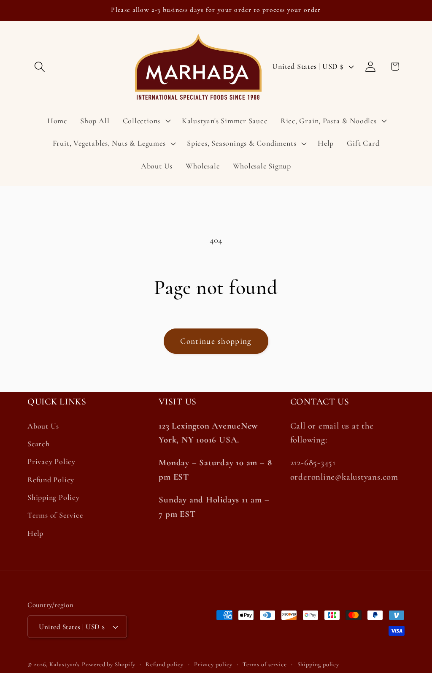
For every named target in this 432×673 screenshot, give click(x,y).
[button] (39, 66)
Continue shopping (215, 341)
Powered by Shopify (108, 664)
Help (35, 533)
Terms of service (265, 664)
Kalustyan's (64, 664)
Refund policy (165, 664)
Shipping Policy (53, 497)
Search (38, 443)
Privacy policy (213, 664)
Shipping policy (318, 664)
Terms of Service (55, 515)
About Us (43, 426)
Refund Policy (50, 479)
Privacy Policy (51, 461)
